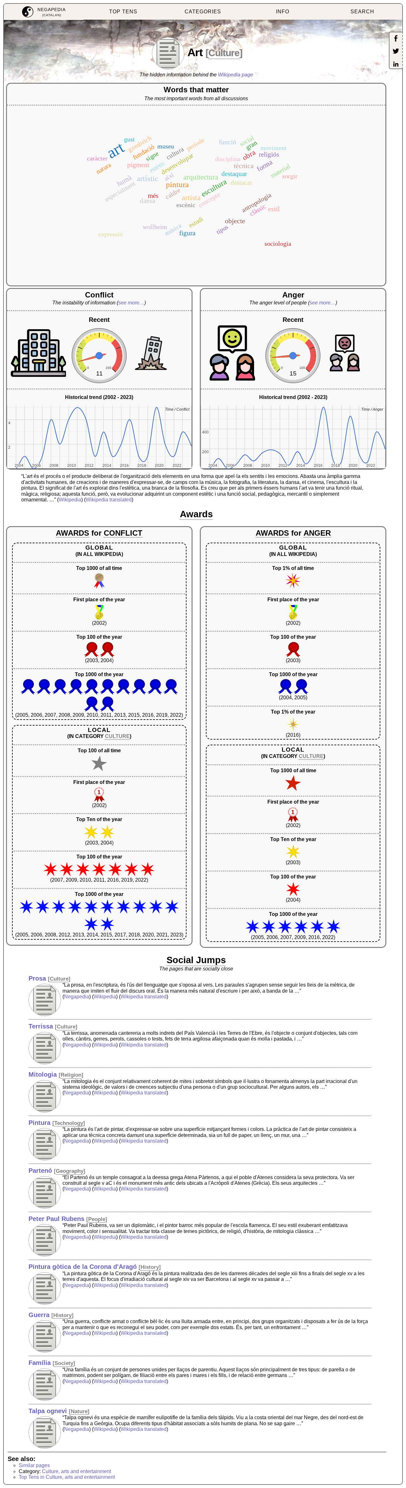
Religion (71, 1075)
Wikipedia (70, 499)
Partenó (40, 1170)
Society (64, 1363)
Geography (69, 1171)
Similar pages (34, 1465)
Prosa (37, 978)
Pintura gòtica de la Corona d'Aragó (83, 1266)
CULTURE (117, 736)
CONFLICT (123, 533)
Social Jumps (196, 960)
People (96, 1219)
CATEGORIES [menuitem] (203, 11)
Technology (68, 1123)
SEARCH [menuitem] (362, 11)
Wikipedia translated (109, 499)
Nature (79, 1411)
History (150, 1267)
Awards (196, 514)
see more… (131, 302)
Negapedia (76, 996)
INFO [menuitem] (282, 11)
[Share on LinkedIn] (396, 64)
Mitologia (43, 1074)
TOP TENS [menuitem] (123, 11)
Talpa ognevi (48, 1410)
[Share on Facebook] (396, 39)
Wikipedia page (235, 74)
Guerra (39, 1314)
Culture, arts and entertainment (76, 1471)
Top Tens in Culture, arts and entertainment (67, 1477)
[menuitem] (43, 12)
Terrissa (41, 1026)
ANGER (317, 533)
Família (40, 1362)
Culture (223, 53)
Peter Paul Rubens (56, 1218)
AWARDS (72, 533)
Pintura (39, 1122)
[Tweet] (396, 51)
